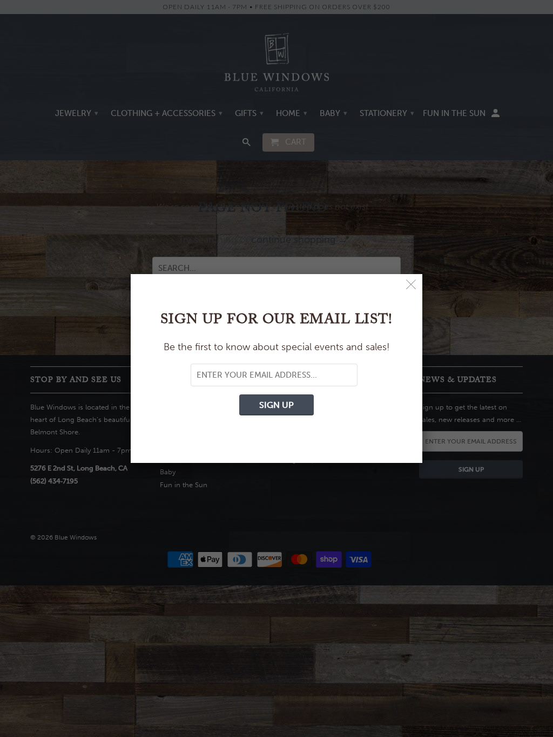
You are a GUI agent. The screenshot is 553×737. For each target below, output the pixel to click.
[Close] (411, 285)
